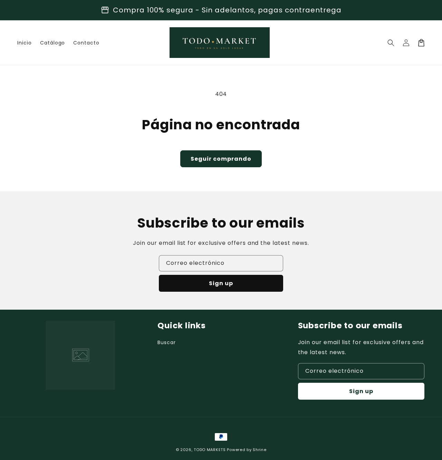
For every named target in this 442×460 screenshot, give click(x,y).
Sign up (221, 283)
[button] (390, 42)
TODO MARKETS (209, 449)
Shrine (259, 449)
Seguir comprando (221, 159)
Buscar (166, 342)
